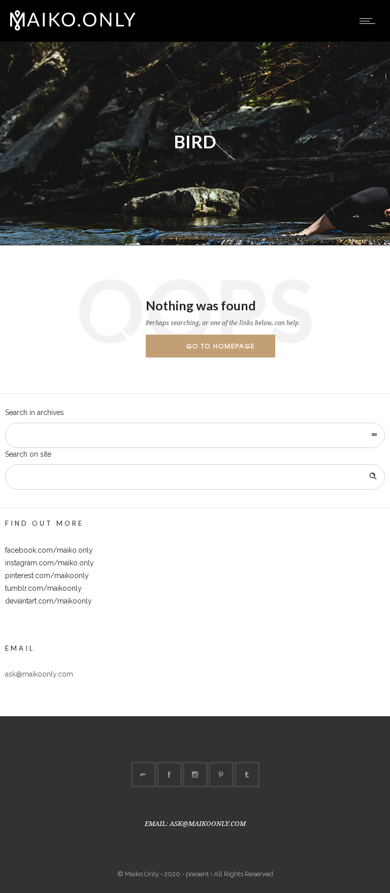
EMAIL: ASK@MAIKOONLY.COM (195, 823)
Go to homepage (220, 345)
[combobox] (195, 435)
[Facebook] (169, 774)
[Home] (73, 29)
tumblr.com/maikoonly (43, 588)
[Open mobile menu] (370, 21)
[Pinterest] (221, 774)
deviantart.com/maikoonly (48, 601)
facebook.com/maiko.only (49, 550)
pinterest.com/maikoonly (47, 575)
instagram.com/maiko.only (49, 563)
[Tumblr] (246, 774)
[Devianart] (143, 774)
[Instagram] (195, 774)
